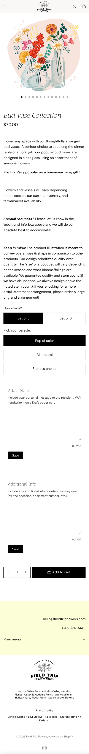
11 (59, 97)
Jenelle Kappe (16, 717)
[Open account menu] (74, 6)
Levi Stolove (35, 717)
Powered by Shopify (60, 736)
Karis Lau (44, 720)
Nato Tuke (51, 717)
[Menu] (5, 6)
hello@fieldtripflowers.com (64, 619)
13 (67, 97)
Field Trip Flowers (36, 736)
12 (63, 97)
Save (15, 455)
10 (56, 97)
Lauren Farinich (69, 717)
